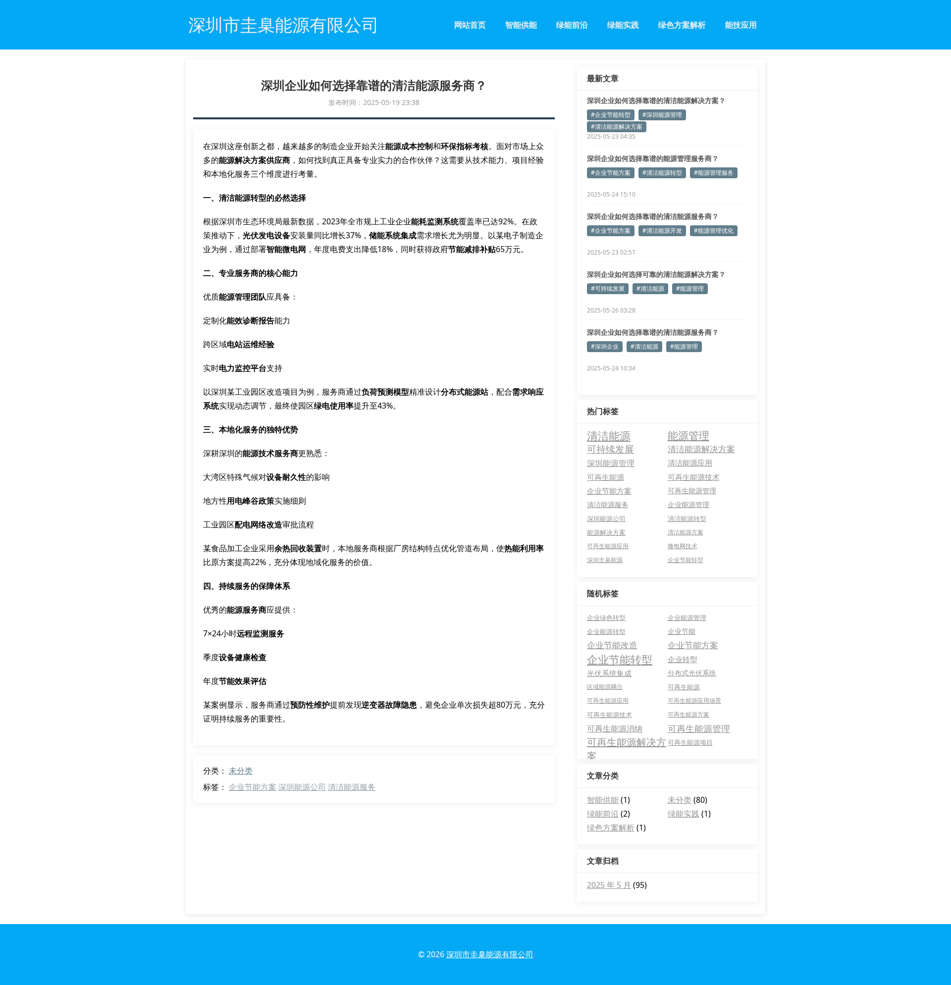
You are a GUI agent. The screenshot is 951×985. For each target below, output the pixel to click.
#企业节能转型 (611, 114)
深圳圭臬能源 (605, 560)
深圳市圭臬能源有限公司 (489, 954)
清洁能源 (609, 435)
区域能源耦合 (605, 686)
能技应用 (741, 24)
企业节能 (681, 631)
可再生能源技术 (694, 477)
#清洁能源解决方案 (616, 126)
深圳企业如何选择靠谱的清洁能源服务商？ (653, 216)
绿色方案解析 (682, 24)
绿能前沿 (572, 24)
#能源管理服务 (714, 172)
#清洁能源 (650, 288)
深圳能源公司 (302, 786)
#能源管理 (690, 288)
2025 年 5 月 (609, 885)
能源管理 (688, 435)
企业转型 (682, 659)
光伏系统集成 (609, 673)
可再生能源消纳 (614, 728)
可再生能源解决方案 (626, 742)
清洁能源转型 (687, 518)
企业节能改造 (612, 645)
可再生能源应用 (608, 546)
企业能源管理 (688, 504)
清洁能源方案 (685, 532)
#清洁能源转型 (662, 172)
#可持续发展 (608, 288)
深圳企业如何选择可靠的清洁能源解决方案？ (656, 274)
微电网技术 (682, 546)
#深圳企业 (605, 346)
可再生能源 (605, 477)
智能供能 (521, 24)
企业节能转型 (685, 560)
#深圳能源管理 (662, 114)
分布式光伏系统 (692, 672)
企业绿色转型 (606, 617)
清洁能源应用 (690, 463)
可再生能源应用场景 (694, 700)
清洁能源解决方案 (701, 449)
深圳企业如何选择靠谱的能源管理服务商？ (653, 158)
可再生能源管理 (692, 490)
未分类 (241, 770)
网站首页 (470, 24)
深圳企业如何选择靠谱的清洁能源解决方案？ (656, 100)
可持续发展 (610, 449)
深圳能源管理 (610, 463)
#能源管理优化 (714, 230)
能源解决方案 (606, 532)
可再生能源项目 (690, 742)
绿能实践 (623, 24)
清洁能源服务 (351, 786)
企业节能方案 (252, 786)
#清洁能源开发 (662, 230)
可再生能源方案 (688, 714)
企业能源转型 (606, 631)
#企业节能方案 (611, 172)
